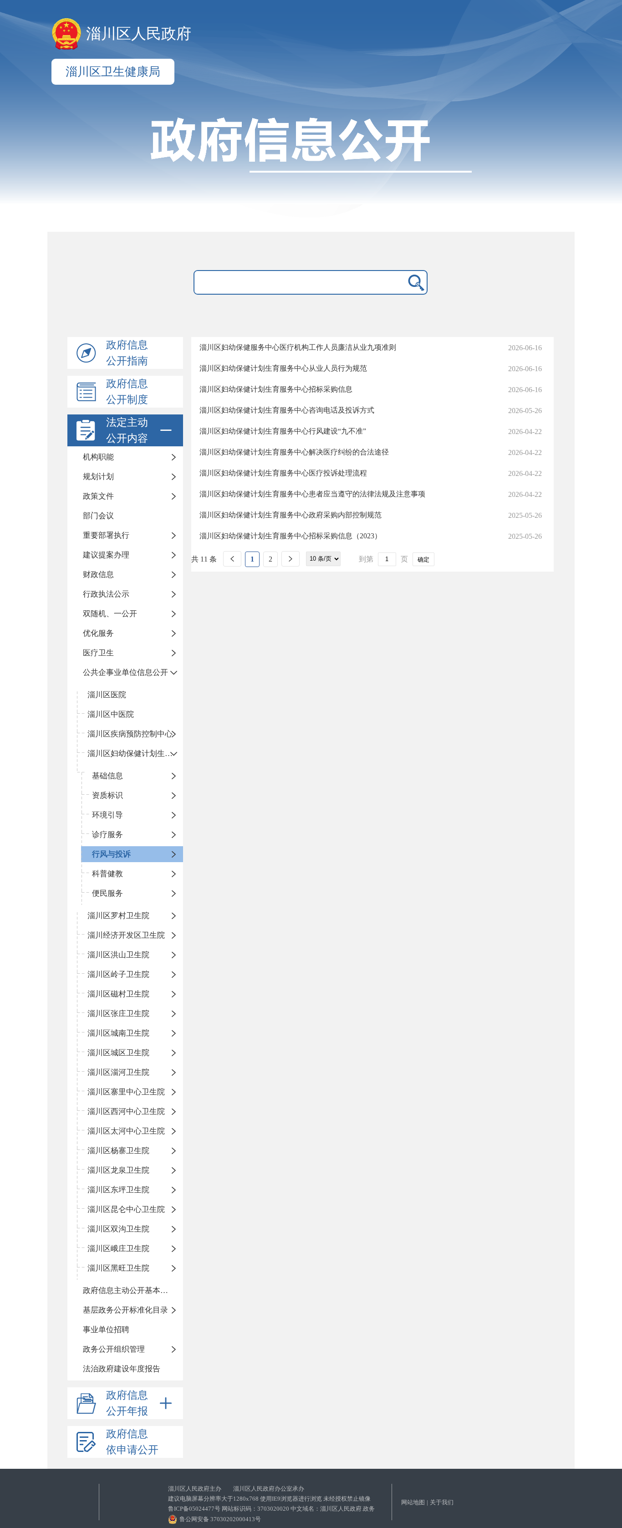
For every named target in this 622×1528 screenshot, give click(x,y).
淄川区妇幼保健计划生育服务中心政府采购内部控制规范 (290, 515)
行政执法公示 (106, 594)
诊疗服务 (107, 834)
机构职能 (98, 457)
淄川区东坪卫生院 (118, 1190)
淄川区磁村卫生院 (118, 994)
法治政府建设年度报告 (121, 1368)
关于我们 (442, 1502)
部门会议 (98, 515)
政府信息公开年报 (127, 1403)
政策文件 (98, 496)
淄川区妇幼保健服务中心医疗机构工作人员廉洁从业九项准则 (297, 347)
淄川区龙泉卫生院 (118, 1170)
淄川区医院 (106, 694)
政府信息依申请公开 (132, 1442)
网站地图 (413, 1502)
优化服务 (98, 633)
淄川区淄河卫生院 (118, 1072)
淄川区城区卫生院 (118, 1052)
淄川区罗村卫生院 (118, 915)
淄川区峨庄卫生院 (118, 1248)
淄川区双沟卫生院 (118, 1229)
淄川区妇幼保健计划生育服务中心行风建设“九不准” (282, 431)
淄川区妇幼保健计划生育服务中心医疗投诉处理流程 (283, 473)
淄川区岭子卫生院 (118, 974)
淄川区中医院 (110, 714)
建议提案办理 (106, 555)
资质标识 (107, 795)
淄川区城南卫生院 (118, 1033)
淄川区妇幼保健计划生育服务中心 (135, 753)
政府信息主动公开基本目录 (129, 1290)
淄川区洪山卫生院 (118, 955)
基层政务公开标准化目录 (125, 1310)
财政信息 (98, 574)
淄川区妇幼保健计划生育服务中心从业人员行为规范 (283, 368)
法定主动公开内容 (127, 430)
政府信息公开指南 (127, 353)
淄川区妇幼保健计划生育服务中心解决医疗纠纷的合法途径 (294, 452)
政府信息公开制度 (127, 391)
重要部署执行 (106, 535)
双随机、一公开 (110, 613)
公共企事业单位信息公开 (125, 672)
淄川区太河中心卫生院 (126, 1131)
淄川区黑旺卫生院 (118, 1268)
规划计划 (98, 476)
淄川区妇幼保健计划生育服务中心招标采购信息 (275, 389)
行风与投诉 (111, 854)
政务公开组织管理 (114, 1349)
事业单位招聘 (106, 1329)
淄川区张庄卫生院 (118, 1013)
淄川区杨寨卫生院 (118, 1150)
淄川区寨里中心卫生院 (126, 1092)
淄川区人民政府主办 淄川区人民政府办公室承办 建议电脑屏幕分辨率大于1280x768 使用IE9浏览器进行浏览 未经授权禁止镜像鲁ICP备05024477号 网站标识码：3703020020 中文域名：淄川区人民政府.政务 (271, 1498)
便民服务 (107, 893)
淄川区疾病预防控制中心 (130, 734)
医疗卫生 (98, 653)
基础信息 (107, 776)
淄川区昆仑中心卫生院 (126, 1209)
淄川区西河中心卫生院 (126, 1111)
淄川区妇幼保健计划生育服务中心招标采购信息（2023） (290, 536)
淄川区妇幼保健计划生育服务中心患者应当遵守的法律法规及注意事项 (312, 494)
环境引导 (107, 815)
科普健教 (107, 873)
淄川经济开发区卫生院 (126, 935)
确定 (423, 559)
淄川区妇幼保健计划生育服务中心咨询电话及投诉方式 (286, 410)
